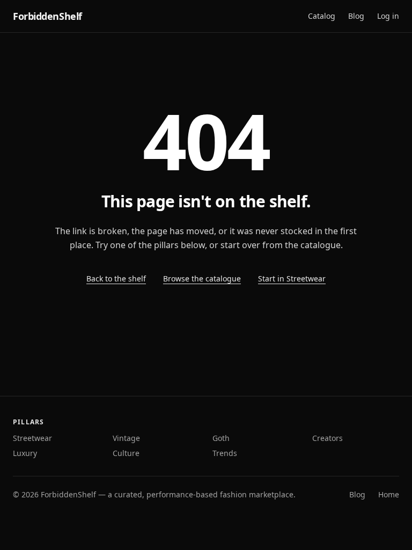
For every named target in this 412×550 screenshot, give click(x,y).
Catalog (321, 16)
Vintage (126, 438)
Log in (388, 16)
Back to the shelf (116, 278)
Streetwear (32, 438)
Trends (224, 453)
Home (388, 494)
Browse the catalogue (202, 278)
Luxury (25, 453)
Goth (221, 438)
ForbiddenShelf (47, 16)
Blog (356, 16)
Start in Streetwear (292, 278)
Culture (126, 453)
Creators (327, 438)
